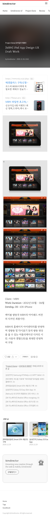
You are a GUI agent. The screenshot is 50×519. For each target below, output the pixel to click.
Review (42, 10)
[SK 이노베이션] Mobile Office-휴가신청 (20, 401)
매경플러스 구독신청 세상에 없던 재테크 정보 (16, 83)
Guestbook (6, 508)
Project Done (30, 10)
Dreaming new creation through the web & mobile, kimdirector (19, 465)
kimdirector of (16, 10)
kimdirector (9, 3)
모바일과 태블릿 (25, 366)
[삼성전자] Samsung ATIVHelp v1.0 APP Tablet (24, 375)
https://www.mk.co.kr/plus (17, 79)
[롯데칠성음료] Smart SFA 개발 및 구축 (20, 385)
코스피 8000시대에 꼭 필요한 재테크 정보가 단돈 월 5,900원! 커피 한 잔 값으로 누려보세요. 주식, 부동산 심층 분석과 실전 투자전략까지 (16, 88)
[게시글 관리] (16, 357)
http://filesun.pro (13, 98)
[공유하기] (12, 357)
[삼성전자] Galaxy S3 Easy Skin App (19, 389)
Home (5, 10)
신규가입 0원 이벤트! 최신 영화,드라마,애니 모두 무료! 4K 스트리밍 (16, 107)
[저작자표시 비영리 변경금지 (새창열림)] (34, 357)
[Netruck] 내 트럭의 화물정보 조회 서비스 (21, 393)
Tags (4, 504)
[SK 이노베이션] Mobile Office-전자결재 (20, 405)
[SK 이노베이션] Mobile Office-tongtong (21, 397)
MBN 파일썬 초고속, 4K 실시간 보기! (16, 102)
